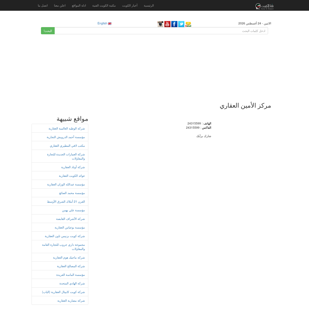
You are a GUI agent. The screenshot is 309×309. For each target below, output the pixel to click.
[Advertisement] (154, 65)
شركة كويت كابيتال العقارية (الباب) (63, 292)
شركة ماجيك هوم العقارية (69, 257)
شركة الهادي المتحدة (72, 283)
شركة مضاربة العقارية (71, 300)
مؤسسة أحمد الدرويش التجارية (66, 137)
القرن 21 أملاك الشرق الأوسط (66, 201)
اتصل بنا (43, 5)
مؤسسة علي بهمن (73, 210)
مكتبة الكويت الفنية (104, 5)
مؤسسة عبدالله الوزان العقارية (66, 184)
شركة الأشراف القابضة (70, 219)
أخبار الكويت (129, 5)
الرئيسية (149, 5)
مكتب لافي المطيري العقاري (67, 145)
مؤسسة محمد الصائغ (72, 193)
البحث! (48, 31)
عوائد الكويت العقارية (72, 175)
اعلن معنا (60, 5)
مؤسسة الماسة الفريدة (70, 274)
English (103, 23)
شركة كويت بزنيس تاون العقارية (65, 236)
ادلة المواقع (79, 5)
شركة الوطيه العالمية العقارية (67, 128)
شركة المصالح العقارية (71, 266)
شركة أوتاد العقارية (73, 167)
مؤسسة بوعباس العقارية (70, 227)
